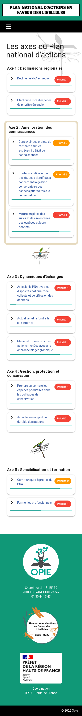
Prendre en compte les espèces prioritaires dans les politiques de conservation (33, 392)
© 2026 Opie (69, 710)
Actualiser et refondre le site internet (33, 320)
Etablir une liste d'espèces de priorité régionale (34, 102)
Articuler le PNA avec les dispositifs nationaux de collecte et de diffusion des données (35, 293)
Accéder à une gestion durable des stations (32, 419)
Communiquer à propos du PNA (35, 482)
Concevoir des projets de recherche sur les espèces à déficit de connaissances (35, 148)
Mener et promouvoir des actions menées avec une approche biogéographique (35, 346)
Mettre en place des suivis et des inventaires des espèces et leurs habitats (34, 220)
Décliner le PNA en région (33, 78)
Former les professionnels (34, 502)
